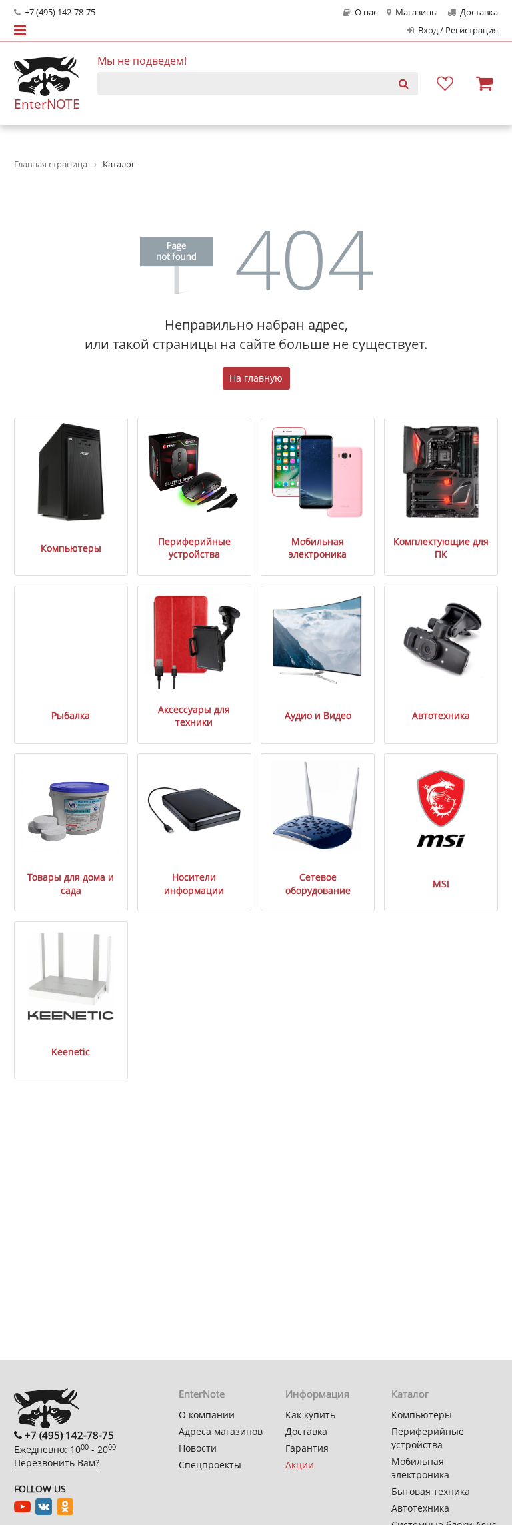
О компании (207, 1414)
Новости (198, 1448)
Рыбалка (70, 715)
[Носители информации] (194, 807)
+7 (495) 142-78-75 (59, 12)
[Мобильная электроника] (318, 472)
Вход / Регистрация (457, 30)
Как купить (310, 1414)
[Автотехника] (441, 640)
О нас (365, 12)
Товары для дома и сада (70, 884)
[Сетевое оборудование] (318, 807)
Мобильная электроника (318, 548)
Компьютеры (71, 548)
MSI (441, 883)
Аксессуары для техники (194, 716)
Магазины (415, 12)
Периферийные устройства (194, 548)
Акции (299, 1464)
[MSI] (441, 807)
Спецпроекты (210, 1464)
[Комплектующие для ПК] (441, 472)
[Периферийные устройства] (194, 472)
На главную (256, 378)
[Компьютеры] (71, 472)
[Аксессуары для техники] (194, 640)
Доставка (478, 12)
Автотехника (441, 715)
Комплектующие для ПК (441, 548)
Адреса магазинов (221, 1431)
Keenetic (70, 1051)
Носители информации (194, 884)
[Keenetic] (71, 976)
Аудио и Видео (318, 715)
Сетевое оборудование (318, 884)
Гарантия (307, 1448)
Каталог (410, 1393)
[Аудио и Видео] (318, 640)
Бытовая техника (430, 1491)
